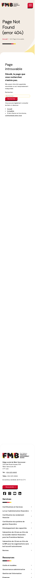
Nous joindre (10, 487)
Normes (5, 550)
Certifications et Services (12, 507)
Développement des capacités (14, 528)
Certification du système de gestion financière (13, 522)
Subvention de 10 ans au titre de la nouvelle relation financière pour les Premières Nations (15, 534)
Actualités (10, 111)
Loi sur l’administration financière (15, 511)
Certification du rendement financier (13, 516)
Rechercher (11, 99)
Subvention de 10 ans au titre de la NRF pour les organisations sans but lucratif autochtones (15, 543)
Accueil (9, 109)
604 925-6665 (11, 472)
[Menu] (30, 5)
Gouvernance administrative (13, 569)
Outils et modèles (9, 565)
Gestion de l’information (12, 573)
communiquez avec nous (13, 115)
